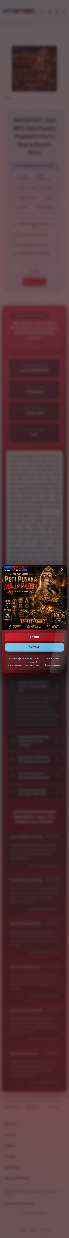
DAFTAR (34, 647)
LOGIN (34, 637)
